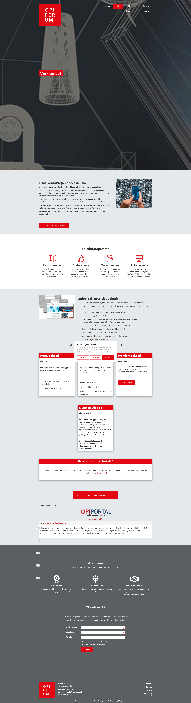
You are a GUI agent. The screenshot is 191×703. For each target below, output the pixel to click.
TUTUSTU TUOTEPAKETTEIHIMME (54, 226)
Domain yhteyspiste (118, 701)
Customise (83, 357)
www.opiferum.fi (65, 694)
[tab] (95, 523)
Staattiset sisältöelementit (55, 523)
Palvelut (117, 6)
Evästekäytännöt (101, 701)
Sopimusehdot (70, 701)
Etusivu (108, 6)
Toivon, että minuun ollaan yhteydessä (98, 642)
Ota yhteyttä (144, 6)
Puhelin (69, 637)
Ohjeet (137, 11)
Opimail (146, 11)
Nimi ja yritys (71, 627)
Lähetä (87, 649)
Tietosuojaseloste (85, 701)
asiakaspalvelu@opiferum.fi (70, 692)
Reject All (95, 357)
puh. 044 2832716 (65, 689)
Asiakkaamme (130, 6)
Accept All (108, 357)
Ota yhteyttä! (102, 473)
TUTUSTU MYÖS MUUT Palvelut (95, 495)
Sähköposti (70, 632)
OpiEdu (149, 690)
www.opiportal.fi (95, 519)
